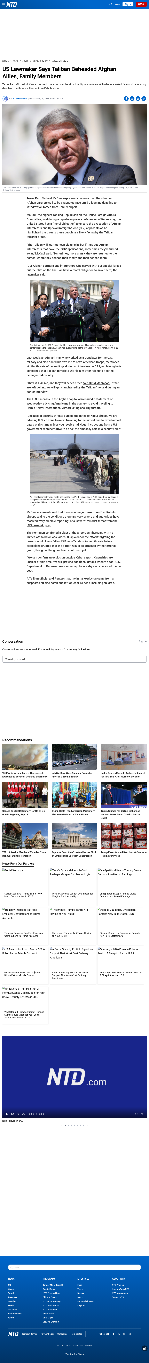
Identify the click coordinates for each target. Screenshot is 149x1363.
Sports (11, 1318)
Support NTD (118, 1297)
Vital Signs (48, 1318)
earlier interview (37, 392)
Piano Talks (48, 1313)
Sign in (128, 4)
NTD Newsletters (120, 1293)
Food (79, 1285)
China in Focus (49, 1297)
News (5, 61)
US (9, 1285)
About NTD (118, 1278)
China (11, 1289)
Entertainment (15, 1313)
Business (12, 1297)
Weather (12, 1301)
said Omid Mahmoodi (96, 383)
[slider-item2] (68, 1125)
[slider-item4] (74, 1125)
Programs (49, 1278)
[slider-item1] (65, 1125)
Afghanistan (60, 61)
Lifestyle (83, 1278)
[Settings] (142, 1114)
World (11, 1293)
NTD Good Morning (52, 1301)
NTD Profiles (118, 1285)
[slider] (74, 1110)
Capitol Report (49, 1289)
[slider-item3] (71, 1125)
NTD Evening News (51, 1293)
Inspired (81, 1305)
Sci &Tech (12, 1309)
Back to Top (145, 1348)
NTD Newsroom (20, 98)
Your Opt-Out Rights (74, 1354)
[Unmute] (23, 1114)
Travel (80, 1289)
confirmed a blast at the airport (66, 532)
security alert (112, 429)
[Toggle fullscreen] (136, 1114)
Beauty (80, 1293)
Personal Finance (85, 1301)
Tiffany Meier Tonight (53, 1285)
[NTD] (13, 1334)
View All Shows (50, 1322)
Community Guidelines (77, 649)
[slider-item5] (77, 1125)
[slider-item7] (83, 1125)
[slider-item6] (80, 1125)
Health (11, 1305)
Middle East (40, 61)
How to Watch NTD (120, 1289)
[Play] (6, 1114)
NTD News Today (51, 1305)
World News (20, 61)
